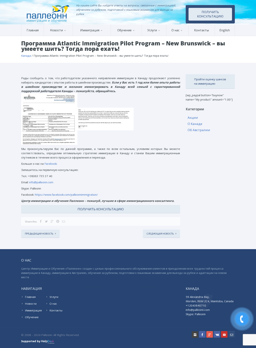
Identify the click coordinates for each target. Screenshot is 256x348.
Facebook (50, 163)
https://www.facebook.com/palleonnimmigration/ (66, 194)
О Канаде (195, 124)
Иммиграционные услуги (157, 35)
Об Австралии (199, 130)
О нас (175, 30)
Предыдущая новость (39, 233)
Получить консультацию (210, 14)
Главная (33, 30)
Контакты (201, 30)
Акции (193, 117)
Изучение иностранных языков (128, 35)
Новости (56, 30)
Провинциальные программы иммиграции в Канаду (103, 34)
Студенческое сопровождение (159, 34)
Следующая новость (160, 233)
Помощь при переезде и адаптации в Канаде (107, 35)
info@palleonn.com (41, 182)
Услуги (152, 30)
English (224, 30)
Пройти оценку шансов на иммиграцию (210, 81)
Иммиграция (33, 310)
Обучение (32, 317)
